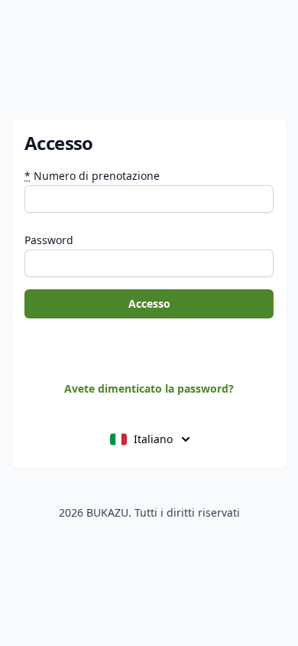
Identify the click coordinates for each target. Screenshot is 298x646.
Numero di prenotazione (92, 175)
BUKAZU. (108, 512)
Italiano (153, 439)
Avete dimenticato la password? (149, 388)
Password (48, 240)
